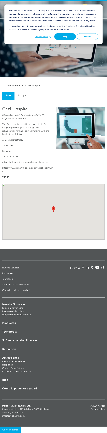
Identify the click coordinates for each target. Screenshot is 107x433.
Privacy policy (98, 409)
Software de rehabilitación (15, 284)
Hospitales (7, 364)
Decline (87, 36)
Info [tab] (8, 95)
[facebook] (3, 176)
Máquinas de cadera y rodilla (16, 314)
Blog (5, 379)
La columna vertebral (12, 308)
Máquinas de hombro (13, 311)
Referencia (9, 349)
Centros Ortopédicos (13, 368)
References (19, 85)
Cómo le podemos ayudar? (16, 290)
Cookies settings (43, 36)
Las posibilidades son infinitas (16, 371)
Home (7, 85)
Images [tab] (22, 95)
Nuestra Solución (11, 267)
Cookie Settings (10, 429)
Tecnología (7, 279)
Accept (65, 36)
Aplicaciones (10, 357)
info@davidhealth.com (13, 416)
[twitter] (8, 176)
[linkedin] (5, 176)
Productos (7, 273)
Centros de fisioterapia (13, 361)
